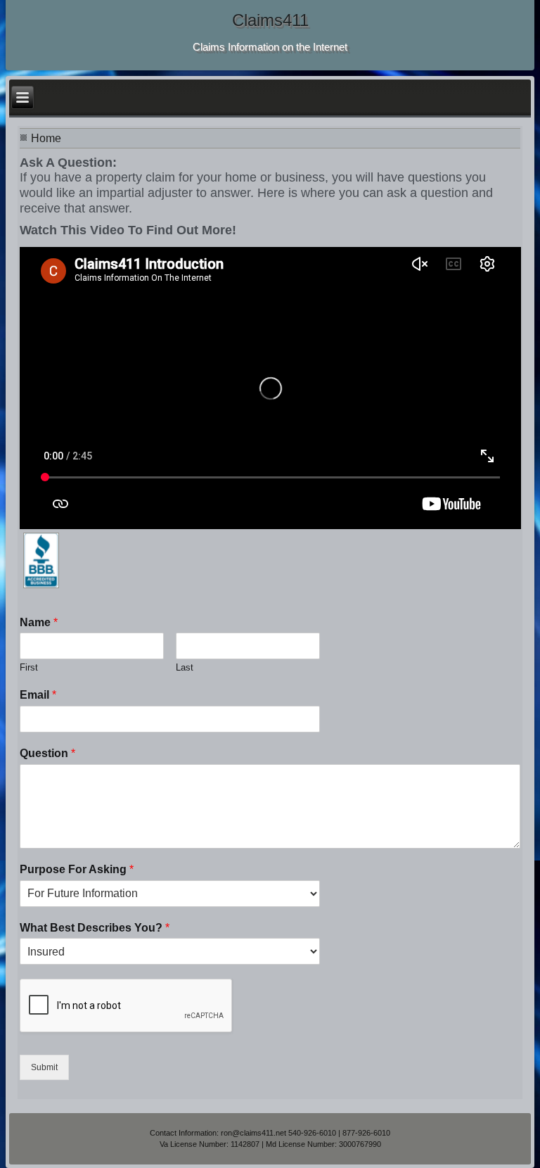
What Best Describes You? (94, 928)
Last (184, 667)
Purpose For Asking (77, 869)
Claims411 (270, 20)
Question (47, 753)
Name (39, 622)
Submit (44, 1067)
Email (38, 695)
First (29, 667)
